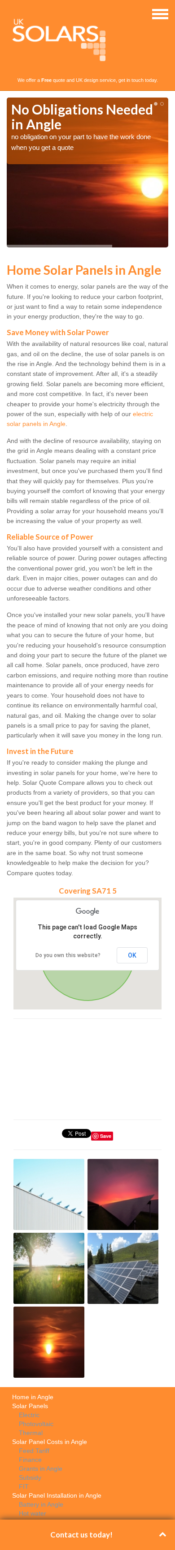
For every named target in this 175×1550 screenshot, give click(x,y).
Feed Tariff (34, 1450)
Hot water (32, 1513)
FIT (24, 1486)
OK (132, 955)
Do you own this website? (68, 955)
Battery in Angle (41, 1504)
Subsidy (30, 1477)
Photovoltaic (36, 1423)
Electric (29, 1414)
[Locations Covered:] (11, 13)
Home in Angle (32, 1397)
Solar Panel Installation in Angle (56, 1495)
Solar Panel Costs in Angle (49, 1441)
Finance (30, 1459)
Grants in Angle (40, 1468)
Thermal (31, 1432)
